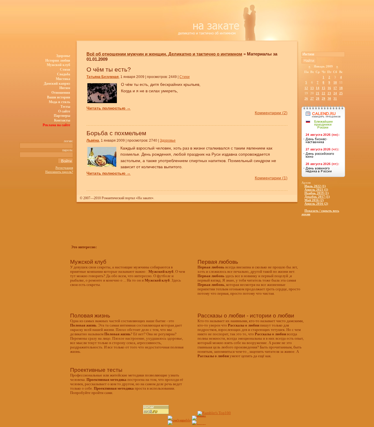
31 (335, 98)
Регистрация (64, 167)
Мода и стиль (59, 102)
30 (329, 98)
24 (335, 93)
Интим (64, 88)
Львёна (92, 140)
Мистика (63, 79)
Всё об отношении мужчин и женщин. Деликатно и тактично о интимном (164, 53)
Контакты (62, 120)
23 (329, 93)
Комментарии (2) (271, 112)
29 (323, 98)
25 (341, 93)
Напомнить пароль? (59, 171)
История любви (57, 60)
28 (317, 98)
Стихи (65, 69)
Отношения (60, 93)
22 (323, 93)
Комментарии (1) (271, 178)
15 (323, 88)
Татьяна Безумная (102, 77)
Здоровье (63, 56)
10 (335, 82)
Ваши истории (58, 97)
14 (317, 88)
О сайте (64, 111)
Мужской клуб (58, 65)
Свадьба (63, 74)
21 (317, 93)
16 (329, 88)
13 (312, 88)
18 (341, 88)
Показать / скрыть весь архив (320, 212)
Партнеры (62, 116)
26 (306, 98)
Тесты (65, 107)
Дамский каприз (57, 83)
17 (335, 88)
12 (306, 88)
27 (312, 98)
